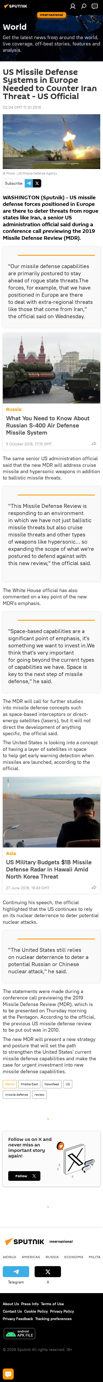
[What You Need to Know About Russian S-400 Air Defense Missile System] (51, 368)
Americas (31, 1256)
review (39, 1094)
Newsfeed (51, 1084)
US (68, 1084)
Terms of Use (52, 1303)
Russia (13, 409)
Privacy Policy (62, 1311)
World (9, 1084)
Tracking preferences (53, 1318)
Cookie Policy (36, 1311)
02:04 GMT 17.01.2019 (22, 107)
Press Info (30, 1303)
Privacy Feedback (18, 1318)
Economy (73, 1256)
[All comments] (8, 1374)
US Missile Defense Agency (37, 173)
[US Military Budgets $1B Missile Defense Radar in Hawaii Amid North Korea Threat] (51, 812)
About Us (11, 1303)
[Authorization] (72, 6)
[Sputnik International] (16, 8)
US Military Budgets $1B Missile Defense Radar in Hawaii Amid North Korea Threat (49, 869)
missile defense (16, 1094)
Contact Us (12, 1311)
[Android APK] (19, 1334)
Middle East (29, 1084)
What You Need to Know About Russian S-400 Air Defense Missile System (48, 425)
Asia (11, 853)
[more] (93, 443)
